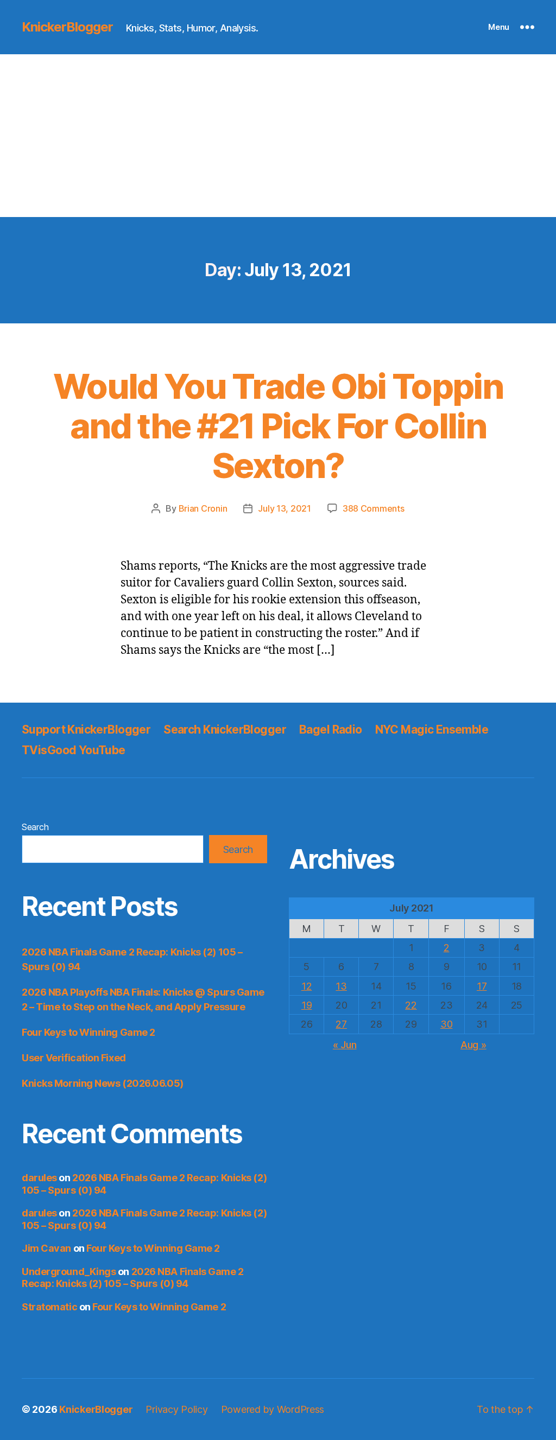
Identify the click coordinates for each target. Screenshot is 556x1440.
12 (306, 986)
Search (35, 826)
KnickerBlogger (67, 27)
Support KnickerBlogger (86, 729)
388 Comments (374, 508)
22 (410, 1005)
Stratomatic (49, 1306)
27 (341, 1024)
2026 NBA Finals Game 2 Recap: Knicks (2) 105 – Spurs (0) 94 (133, 1278)
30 (446, 1024)
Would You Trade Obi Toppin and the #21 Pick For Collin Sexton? (278, 425)
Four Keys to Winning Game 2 (88, 1032)
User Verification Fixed (74, 1057)
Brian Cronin (203, 508)
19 (306, 1005)
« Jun (345, 1044)
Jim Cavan (46, 1248)
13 (341, 986)
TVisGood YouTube (73, 750)
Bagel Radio (330, 729)
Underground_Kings (69, 1271)
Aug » (473, 1044)
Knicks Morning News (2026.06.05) (103, 1083)
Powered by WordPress (273, 1409)
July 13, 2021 (284, 508)
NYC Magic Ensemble (432, 729)
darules (39, 1177)
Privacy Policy (176, 1409)
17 (481, 986)
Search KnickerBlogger (224, 729)
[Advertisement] (278, 136)
